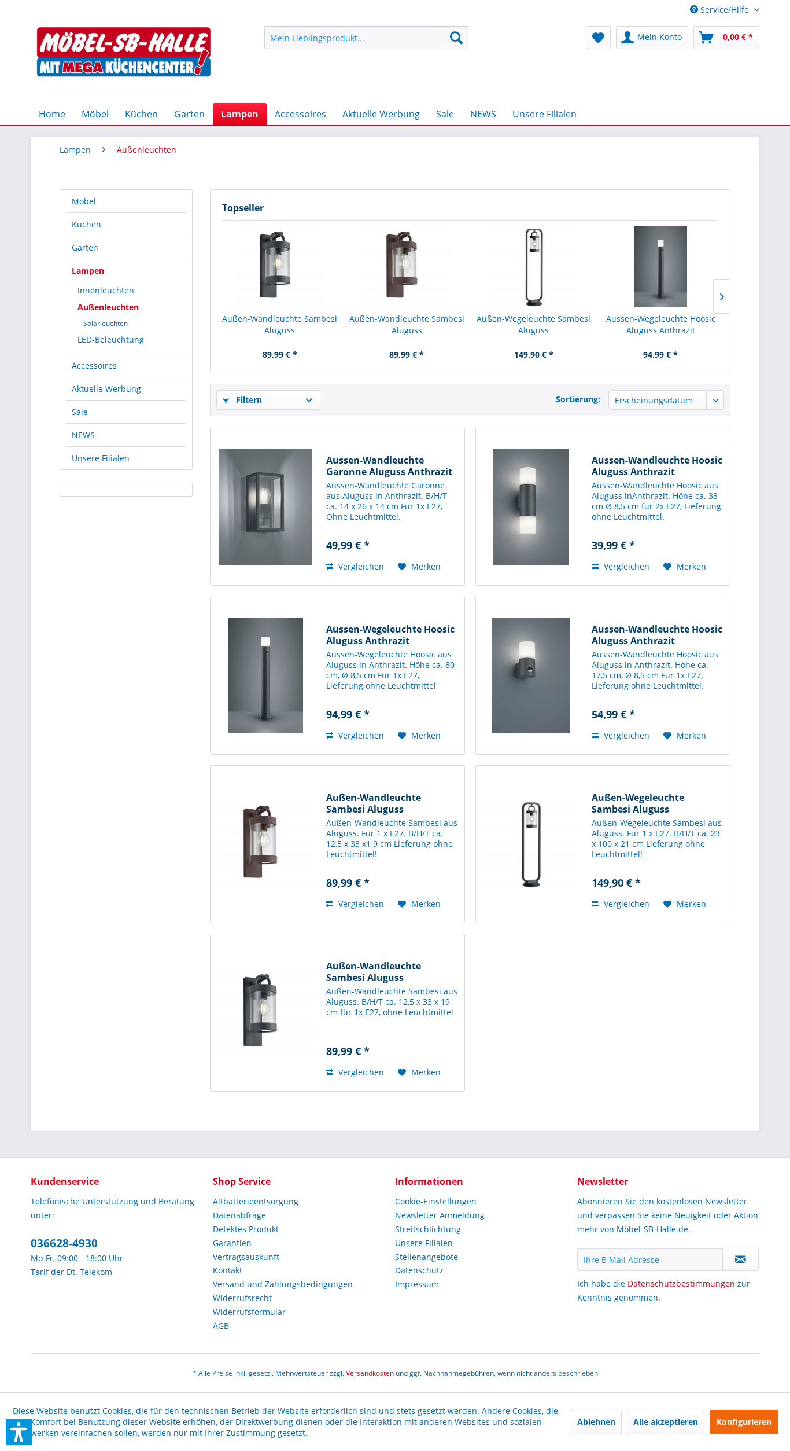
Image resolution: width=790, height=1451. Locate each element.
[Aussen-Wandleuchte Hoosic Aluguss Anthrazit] (531, 507)
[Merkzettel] (598, 37)
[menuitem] (720, 9)
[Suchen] (456, 37)
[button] (19, 1432)
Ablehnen (596, 1421)
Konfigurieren (744, 1421)
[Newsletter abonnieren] (740, 1259)
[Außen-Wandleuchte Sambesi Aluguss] (280, 266)
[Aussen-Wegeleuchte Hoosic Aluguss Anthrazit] (661, 266)
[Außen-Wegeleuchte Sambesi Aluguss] (534, 266)
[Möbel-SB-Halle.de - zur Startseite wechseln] (123, 61)
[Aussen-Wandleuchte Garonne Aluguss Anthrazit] (265, 507)
